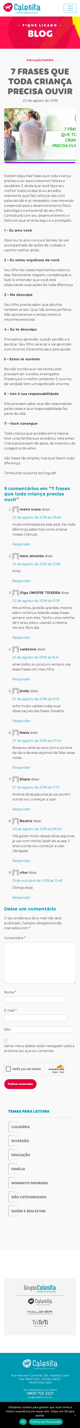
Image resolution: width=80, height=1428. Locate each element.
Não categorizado (28, 1197)
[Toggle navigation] (70, 8)
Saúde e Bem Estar (28, 1211)
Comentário (15, 938)
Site (7, 1029)
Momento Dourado (29, 1183)
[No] (75, 1415)
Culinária (20, 1127)
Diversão (20, 1141)
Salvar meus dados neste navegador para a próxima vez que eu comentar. (39, 1048)
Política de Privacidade (46, 1421)
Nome (10, 992)
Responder (21, 544)
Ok (23, 1421)
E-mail (10, 1010)
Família (47, 60)
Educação (34, 60)
